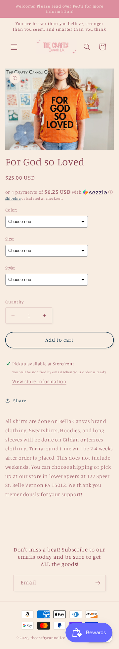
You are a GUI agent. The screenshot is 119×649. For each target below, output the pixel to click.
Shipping (13, 198)
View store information (39, 381)
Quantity (14, 301)
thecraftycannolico (47, 637)
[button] (13, 46)
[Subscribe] (97, 583)
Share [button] (19, 400)
